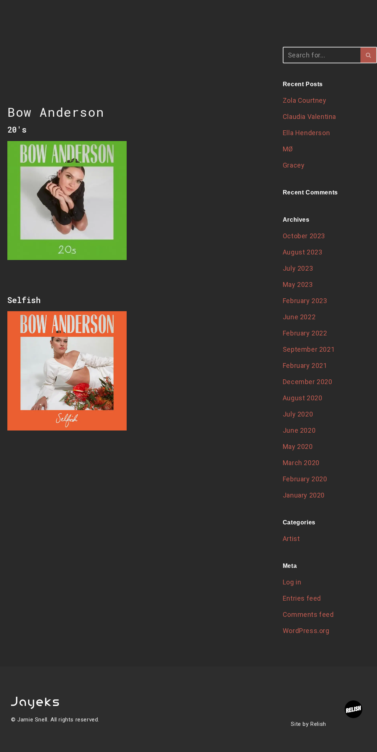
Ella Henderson (306, 133)
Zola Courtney (305, 100)
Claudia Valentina (309, 116)
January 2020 (304, 495)
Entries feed (302, 598)
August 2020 (303, 398)
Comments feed (308, 614)
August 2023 (303, 252)
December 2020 (307, 382)
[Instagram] (197, 720)
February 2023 (305, 301)
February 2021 (305, 365)
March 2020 (301, 463)
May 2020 (298, 446)
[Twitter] (173, 720)
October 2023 (304, 236)
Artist (291, 538)
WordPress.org (306, 631)
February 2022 (305, 333)
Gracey (294, 165)
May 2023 (298, 284)
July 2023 (298, 268)
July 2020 (298, 414)
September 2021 (309, 349)
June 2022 (299, 317)
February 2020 (305, 479)
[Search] (368, 55)
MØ (288, 149)
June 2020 (299, 430)
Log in (292, 582)
